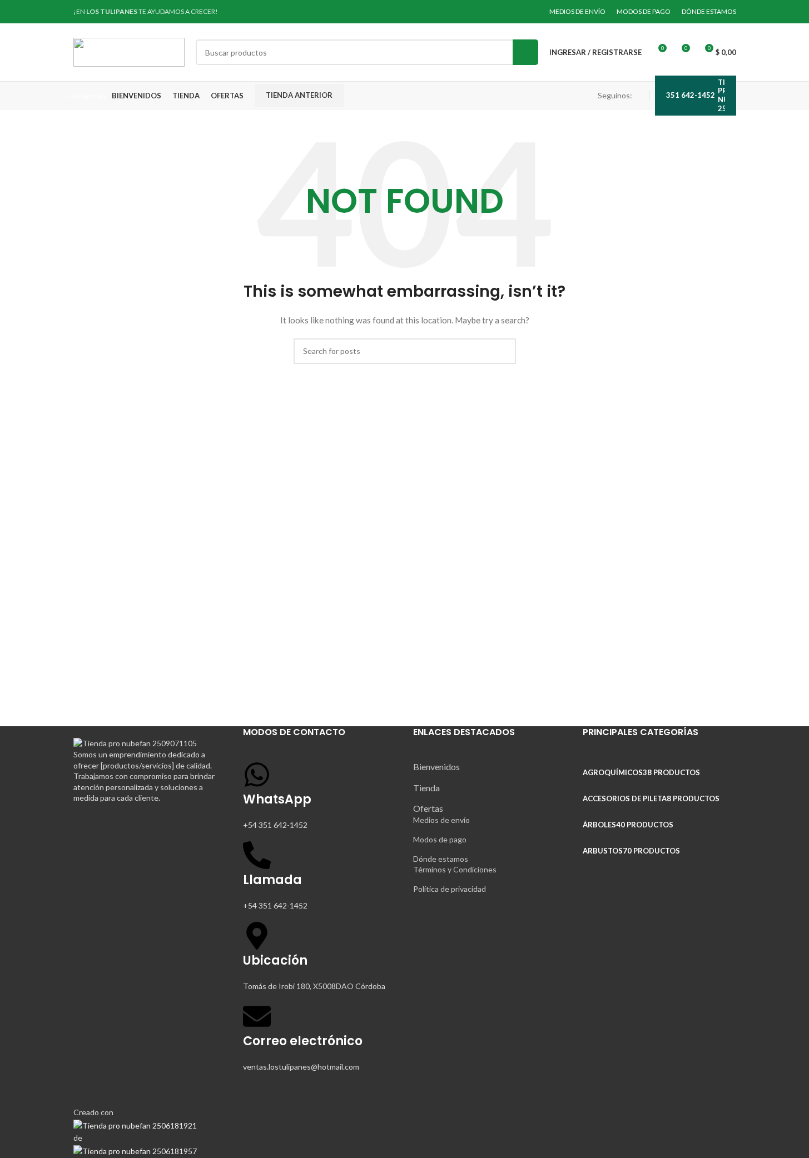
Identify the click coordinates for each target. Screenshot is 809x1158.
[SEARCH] (525, 52)
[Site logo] (129, 51)
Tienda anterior (299, 95)
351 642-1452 (690, 95)
